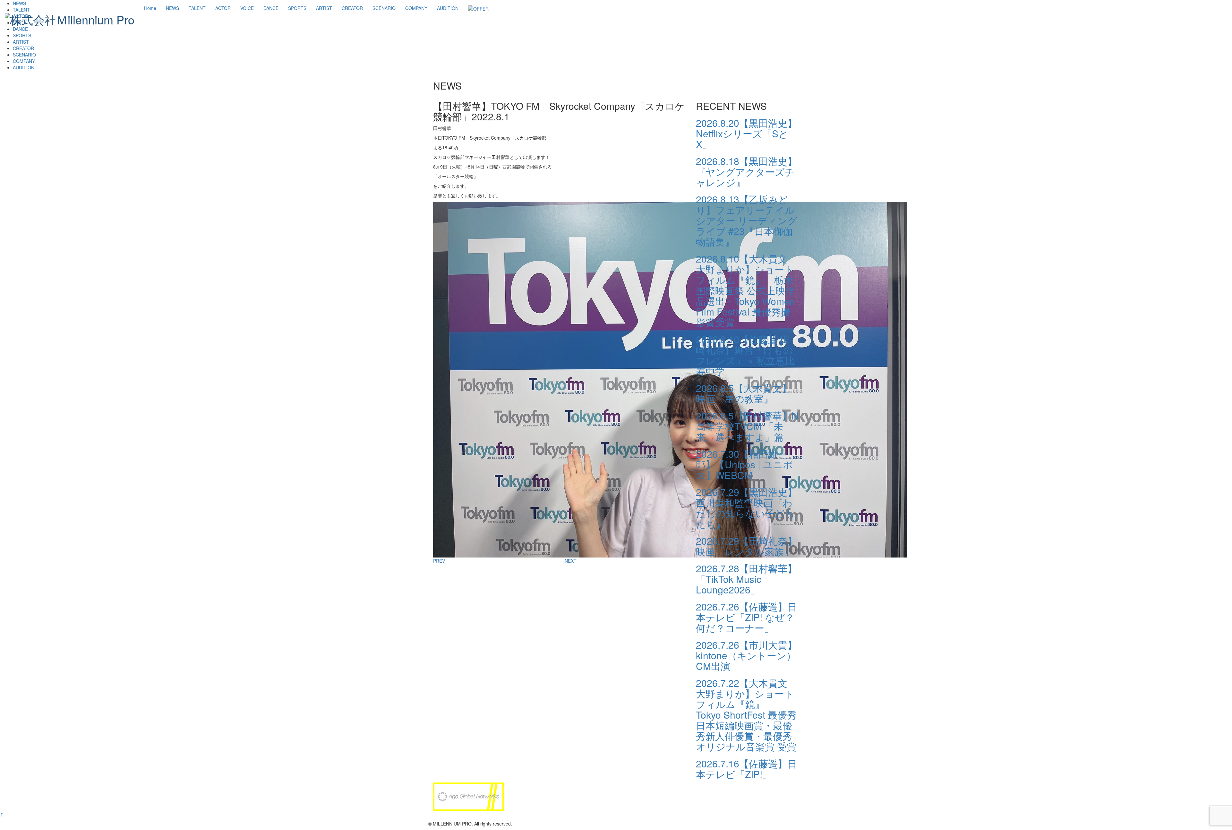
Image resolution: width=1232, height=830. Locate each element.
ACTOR (223, 8)
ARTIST (324, 8)
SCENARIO (384, 8)
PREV (439, 561)
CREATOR (352, 8)
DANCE (270, 8)
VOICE (247, 8)
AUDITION (447, 8)
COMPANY (416, 8)
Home (150, 8)
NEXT (571, 561)
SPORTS (297, 8)
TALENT (197, 8)
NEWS (172, 8)
